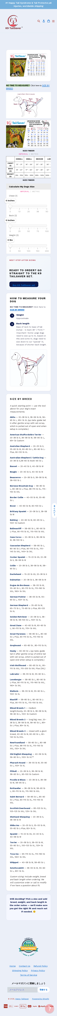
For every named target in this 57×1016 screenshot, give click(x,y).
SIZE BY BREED (17, 310)
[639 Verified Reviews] (28, 957)
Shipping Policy (20, 970)
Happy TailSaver (22, 999)
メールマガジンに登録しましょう (28, 983)
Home (13, 966)
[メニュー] (53, 21)
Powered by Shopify (40, 999)
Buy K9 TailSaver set (24, 285)
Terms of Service (28, 975)
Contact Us (24, 966)
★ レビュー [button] (55, 510)
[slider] (10, 206)
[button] (49, 1008)
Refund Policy (41, 966)
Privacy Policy (38, 970)
